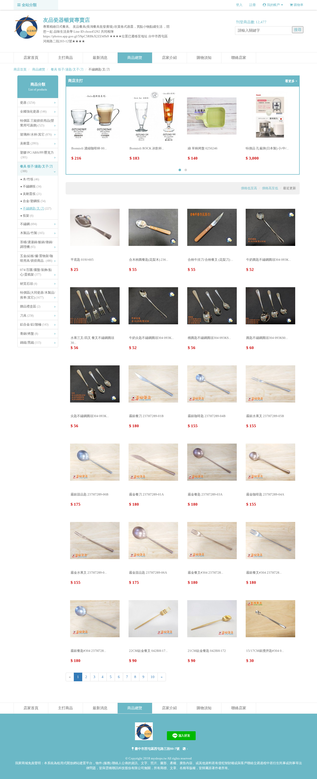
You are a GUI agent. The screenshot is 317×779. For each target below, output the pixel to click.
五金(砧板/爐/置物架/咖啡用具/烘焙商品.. (36, 258)
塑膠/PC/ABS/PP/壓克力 (37, 155)
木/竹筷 (31, 179)
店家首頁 (31, 58)
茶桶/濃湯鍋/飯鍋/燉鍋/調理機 (36, 244)
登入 (239, 5)
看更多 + (291, 81)
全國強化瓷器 (33, 111)
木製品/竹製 (32, 233)
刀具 (27, 315)
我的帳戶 (273, 5)
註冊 (252, 5)
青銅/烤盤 (29, 333)
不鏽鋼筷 (32, 186)
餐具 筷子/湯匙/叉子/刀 (67, 69)
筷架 (28, 215)
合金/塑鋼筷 (34, 201)
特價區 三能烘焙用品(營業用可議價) (37, 123)
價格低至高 (249, 188)
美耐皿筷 (32, 194)
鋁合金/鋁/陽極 (34, 324)
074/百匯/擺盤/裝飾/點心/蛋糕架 (36, 272)
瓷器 (27, 102)
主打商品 (65, 58)
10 (153, 677)
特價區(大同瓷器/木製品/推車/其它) (37, 295)
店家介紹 (169, 58)
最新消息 (100, 58)
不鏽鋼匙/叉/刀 (37, 208)
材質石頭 (28, 283)
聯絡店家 (238, 58)
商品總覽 (134, 58)
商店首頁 (20, 69)
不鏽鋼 (28, 224)
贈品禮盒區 (30, 306)
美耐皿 (29, 143)
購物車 (298, 5)
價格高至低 (270, 188)
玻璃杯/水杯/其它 (36, 134)
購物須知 (204, 58)
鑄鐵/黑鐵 (30, 342)
